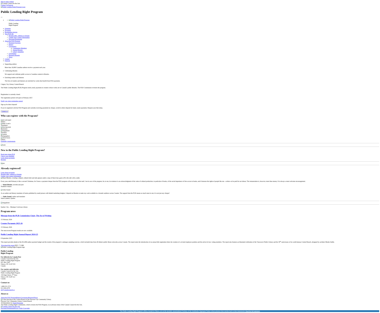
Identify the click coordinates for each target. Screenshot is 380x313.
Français (10, 5)
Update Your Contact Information (19, 37)
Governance (12, 46)
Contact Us (4, 5)
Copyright (26, 308)
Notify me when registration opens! (12, 101)
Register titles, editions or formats (19, 36)
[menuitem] (192, 22)
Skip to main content (7, 1)
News (10, 57)
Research (31, 297)
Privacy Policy (18, 308)
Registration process (11, 32)
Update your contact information (11, 176)
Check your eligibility (7, 156)
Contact (7, 59)
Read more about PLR (8, 154)
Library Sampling (18, 52)
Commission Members (20, 48)
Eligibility (8, 28)
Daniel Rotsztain (18, 303)
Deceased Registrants (15, 39)
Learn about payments (8, 158)
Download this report (8, 245)
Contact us (5, 111)
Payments (8, 30)
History (11, 44)
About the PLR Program (12, 41)
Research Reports (14, 55)
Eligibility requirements (8, 141)
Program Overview (15, 43)
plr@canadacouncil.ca (8, 290)
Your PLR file (9, 34)
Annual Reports (18, 50)
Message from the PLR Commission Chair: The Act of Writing (26, 216)
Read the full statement (253, 311)
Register (3, 160)
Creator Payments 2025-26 (12, 223)
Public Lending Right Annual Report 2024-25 (19, 234)
